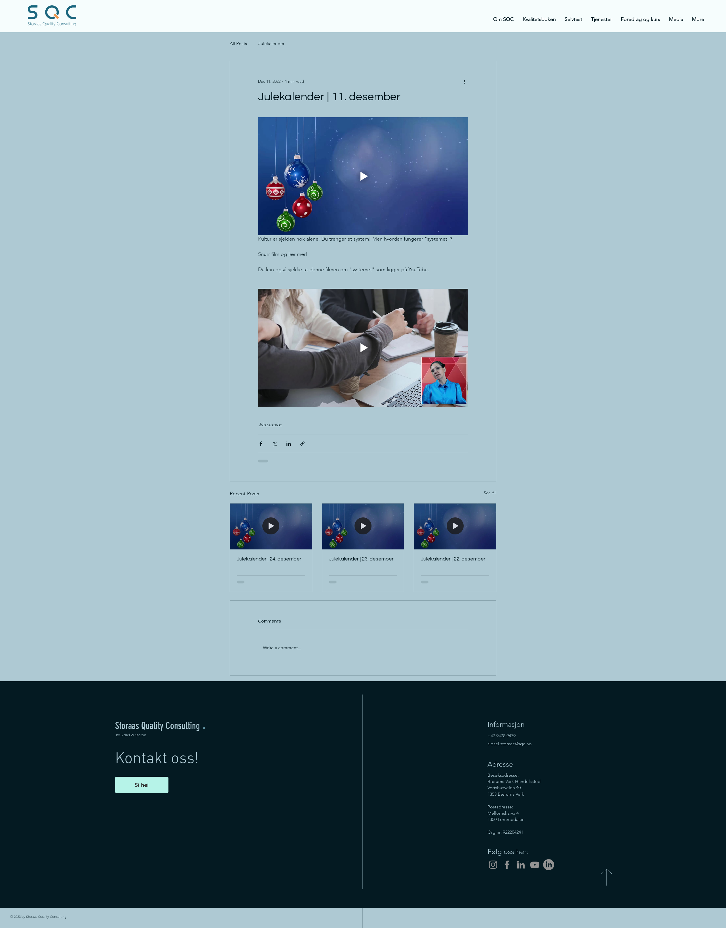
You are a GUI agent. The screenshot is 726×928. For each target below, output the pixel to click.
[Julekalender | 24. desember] (271, 526)
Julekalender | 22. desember (453, 559)
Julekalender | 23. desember (361, 559)
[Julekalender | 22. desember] (455, 526)
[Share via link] (302, 443)
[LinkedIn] (520, 864)
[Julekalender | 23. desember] (363, 526)
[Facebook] (506, 864)
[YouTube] (534, 864)
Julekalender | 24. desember (269, 559)
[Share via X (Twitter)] (274, 443)
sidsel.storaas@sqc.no (509, 743)
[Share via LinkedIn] (288, 443)
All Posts (238, 43)
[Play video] (363, 176)
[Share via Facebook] (260, 443)
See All (490, 492)
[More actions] (464, 81)
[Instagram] (493, 864)
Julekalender (271, 43)
